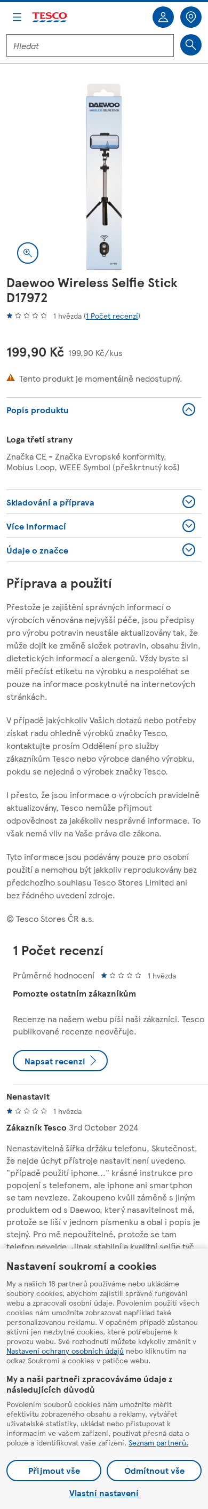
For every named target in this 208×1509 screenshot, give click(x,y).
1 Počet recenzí (112, 315)
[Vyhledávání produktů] (191, 45)
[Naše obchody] (191, 17)
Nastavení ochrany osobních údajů (65, 1350)
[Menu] (17, 17)
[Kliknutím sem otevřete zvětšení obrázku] (27, 253)
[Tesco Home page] (50, 17)
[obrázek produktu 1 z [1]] (104, 176)
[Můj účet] (163, 17)
